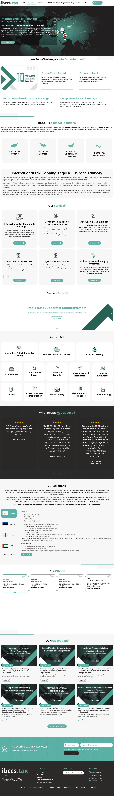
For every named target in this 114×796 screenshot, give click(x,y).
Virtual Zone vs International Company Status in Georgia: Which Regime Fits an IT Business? (94, 710)
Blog (72, 3)
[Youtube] (20, 779)
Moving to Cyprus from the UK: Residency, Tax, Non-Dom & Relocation (56, 709)
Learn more (26, 554)
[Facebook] (3, 779)
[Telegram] (17, 779)
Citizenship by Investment (45, 780)
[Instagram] (10, 779)
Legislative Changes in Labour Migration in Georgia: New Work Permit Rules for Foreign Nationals (94, 671)
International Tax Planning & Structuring (19, 225)
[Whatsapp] (13, 779)
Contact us (83, 787)
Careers (78, 3)
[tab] (9, 513)
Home (20, 787)
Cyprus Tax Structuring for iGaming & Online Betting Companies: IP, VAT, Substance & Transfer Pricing (17, 710)
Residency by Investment (44, 782)
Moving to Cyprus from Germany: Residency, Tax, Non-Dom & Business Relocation (17, 671)
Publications (66, 787)
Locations (40, 3)
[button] (3, 313)
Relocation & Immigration (19, 261)
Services (31, 3)
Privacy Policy (41, 772)
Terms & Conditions (43, 775)
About (23, 3)
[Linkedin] (7, 779)
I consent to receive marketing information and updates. (81, 749)
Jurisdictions (43, 787)
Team (58, 787)
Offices (52, 787)
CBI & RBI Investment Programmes (58, 3)
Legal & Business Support (57, 261)
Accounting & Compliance (94, 221)
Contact (85, 3)
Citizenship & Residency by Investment (94, 262)
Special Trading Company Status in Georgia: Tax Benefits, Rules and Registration (54, 671)
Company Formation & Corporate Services (57, 223)
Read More (6, 680)
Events (75, 787)
